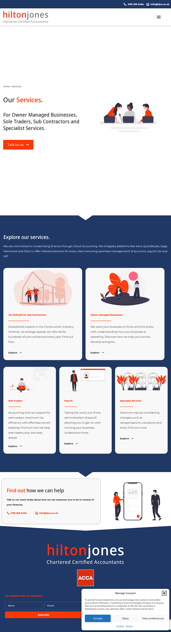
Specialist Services (130, 400)
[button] (164, 593)
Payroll (68, 400)
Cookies (120, 626)
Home (6, 86)
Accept (97, 618)
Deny (125, 618)
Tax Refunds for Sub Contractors (27, 314)
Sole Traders (15, 400)
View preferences (153, 618)
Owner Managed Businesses (107, 314)
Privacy (129, 626)
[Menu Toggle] (159, 17)
